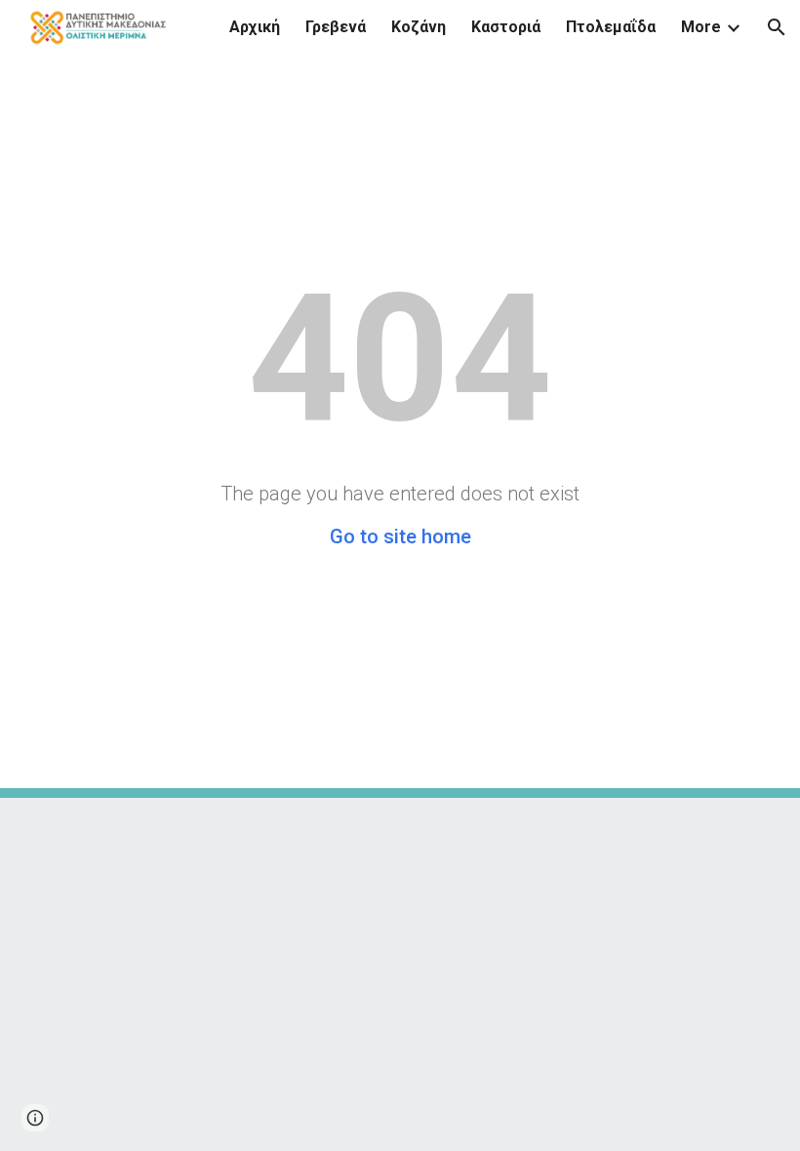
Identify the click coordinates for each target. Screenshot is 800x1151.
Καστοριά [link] (505, 27)
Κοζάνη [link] (418, 27)
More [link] (701, 27)
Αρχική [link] (254, 27)
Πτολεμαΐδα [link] (611, 27)
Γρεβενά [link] (335, 27)
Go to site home (400, 536)
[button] (776, 27)
